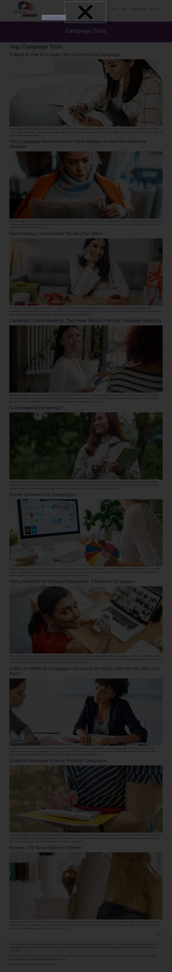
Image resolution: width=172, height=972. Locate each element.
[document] (86, 486)
